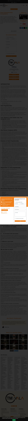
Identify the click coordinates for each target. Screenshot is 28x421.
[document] (14, 210)
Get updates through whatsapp (19, 218)
